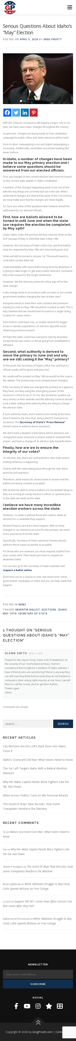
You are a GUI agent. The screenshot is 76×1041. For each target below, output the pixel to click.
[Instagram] (38, 1006)
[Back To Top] (38, 1023)
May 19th (10, 613)
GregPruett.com (42, 1032)
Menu (69, 7)
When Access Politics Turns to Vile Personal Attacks (35, 795)
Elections (49, 609)
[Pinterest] (34, 113)
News (22, 604)
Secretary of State (32, 613)
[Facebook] (7, 113)
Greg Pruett (52, 39)
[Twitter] (16, 113)
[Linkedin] (25, 113)
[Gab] (49, 1006)
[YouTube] (27, 1006)
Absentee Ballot (27, 609)
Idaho (62, 609)
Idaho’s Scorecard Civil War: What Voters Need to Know (38, 760)
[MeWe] (60, 1006)
